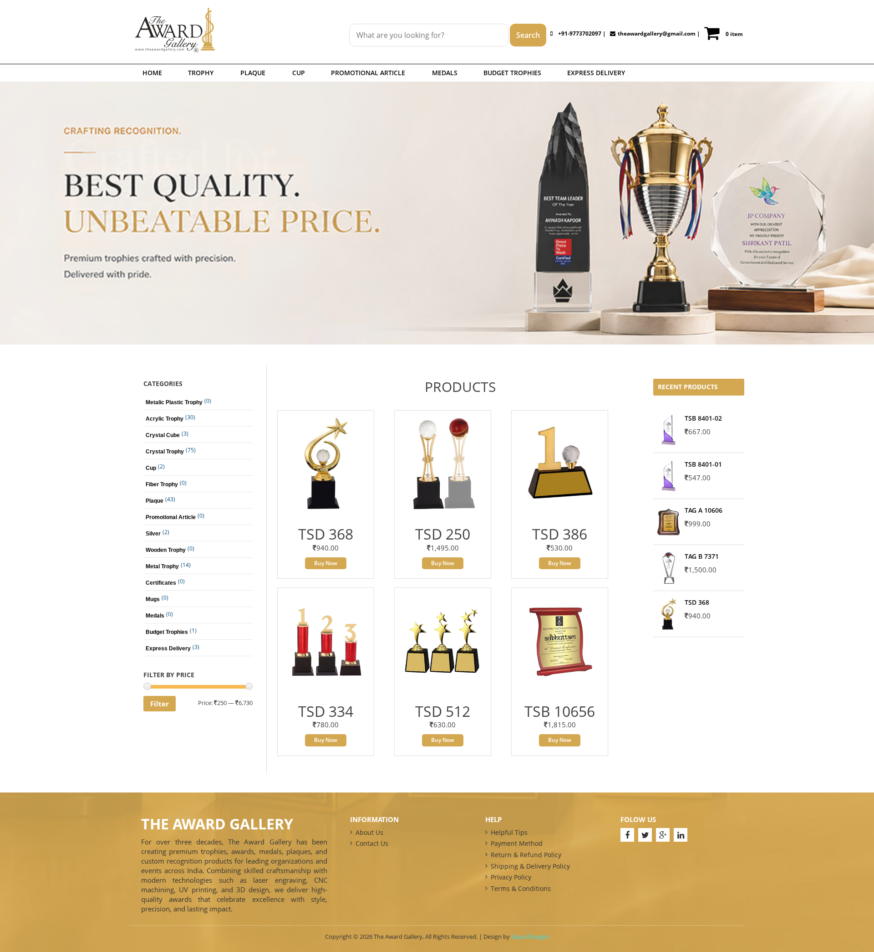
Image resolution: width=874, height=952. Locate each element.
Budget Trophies (512, 72)
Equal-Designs (530, 936)
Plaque (252, 72)
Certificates (161, 583)
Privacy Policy (511, 877)
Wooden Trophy (166, 550)
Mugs (153, 599)
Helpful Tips (509, 832)
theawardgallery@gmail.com (657, 33)
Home (152, 72)
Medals (444, 72)
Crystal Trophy (165, 451)
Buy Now (325, 563)
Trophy (200, 72)
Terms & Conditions (521, 888)
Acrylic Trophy (164, 419)
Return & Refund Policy (526, 854)
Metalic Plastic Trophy (174, 402)
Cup (298, 72)
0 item (734, 34)
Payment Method (517, 843)
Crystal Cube (163, 435)
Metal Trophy (162, 566)
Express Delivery (596, 72)
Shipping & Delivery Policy (530, 866)
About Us (369, 832)
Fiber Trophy (162, 484)
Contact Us (372, 843)
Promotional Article (368, 72)
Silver (153, 533)
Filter (159, 703)
